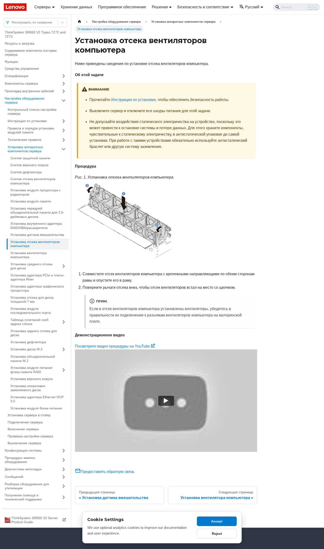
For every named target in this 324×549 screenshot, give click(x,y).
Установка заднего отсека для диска (33, 333)
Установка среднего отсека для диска (31, 266)
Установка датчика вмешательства (37, 235)
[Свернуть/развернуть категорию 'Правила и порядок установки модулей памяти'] (63, 130)
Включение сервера (23, 429)
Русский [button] (252, 7)
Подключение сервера (25, 422)
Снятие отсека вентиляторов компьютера (32, 181)
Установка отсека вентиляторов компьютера (35, 244)
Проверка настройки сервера (30, 436)
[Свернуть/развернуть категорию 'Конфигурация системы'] (63, 450)
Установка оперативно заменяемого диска (27, 388)
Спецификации (16, 76)
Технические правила (24, 140)
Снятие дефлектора (26, 172)
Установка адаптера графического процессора (37, 288)
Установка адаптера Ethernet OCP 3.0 (37, 399)
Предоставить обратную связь (107, 472)
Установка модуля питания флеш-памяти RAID (31, 370)
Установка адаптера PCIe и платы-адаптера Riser (37, 277)
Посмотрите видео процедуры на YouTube (112, 346)
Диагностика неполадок (23, 469)
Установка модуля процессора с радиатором (35, 192)
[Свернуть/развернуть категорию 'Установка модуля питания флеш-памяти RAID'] (63, 369)
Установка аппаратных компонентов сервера (25, 149)
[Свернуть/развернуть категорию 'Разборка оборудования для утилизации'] (63, 486)
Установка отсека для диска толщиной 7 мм (32, 300)
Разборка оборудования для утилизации (27, 486)
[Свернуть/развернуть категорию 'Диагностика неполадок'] (63, 469)
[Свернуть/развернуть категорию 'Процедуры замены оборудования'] (63, 460)
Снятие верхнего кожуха (29, 165)
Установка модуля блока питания (36, 408)
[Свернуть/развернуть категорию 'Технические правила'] (63, 140)
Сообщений (14, 477)
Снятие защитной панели (30, 158)
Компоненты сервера (21, 83)
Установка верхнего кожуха (31, 379)
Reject (217, 533)
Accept (216, 521)
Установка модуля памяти (30, 201)
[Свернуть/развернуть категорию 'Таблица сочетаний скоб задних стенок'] (63, 322)
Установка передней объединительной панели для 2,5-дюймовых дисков (37, 212)
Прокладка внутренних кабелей (29, 91)
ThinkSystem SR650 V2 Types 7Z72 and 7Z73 (35, 34)
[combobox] (12, 22)
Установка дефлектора (28, 342)
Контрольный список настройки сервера (32, 112)
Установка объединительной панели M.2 (32, 359)
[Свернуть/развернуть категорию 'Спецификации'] (63, 76)
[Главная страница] (79, 21)
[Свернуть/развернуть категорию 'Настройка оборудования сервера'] (63, 100)
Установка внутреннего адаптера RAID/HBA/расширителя (36, 226)
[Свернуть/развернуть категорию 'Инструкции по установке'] (63, 121)
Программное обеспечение (122, 7)
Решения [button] (160, 7)
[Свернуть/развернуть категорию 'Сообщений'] (63, 477)
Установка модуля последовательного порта (30, 311)
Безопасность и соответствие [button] (203, 7)
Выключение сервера (24, 443)
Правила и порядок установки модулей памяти (31, 130)
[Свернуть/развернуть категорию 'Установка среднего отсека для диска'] (63, 266)
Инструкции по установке (27, 121)
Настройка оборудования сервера (24, 100)
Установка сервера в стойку (29, 415)
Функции (11, 62)
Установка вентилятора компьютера (28, 255)
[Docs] (16, 7)
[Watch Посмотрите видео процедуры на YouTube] (166, 400)
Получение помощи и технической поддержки (23, 497)
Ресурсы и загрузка (19, 43)
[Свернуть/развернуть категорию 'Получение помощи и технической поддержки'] (63, 497)
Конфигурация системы (23, 450)
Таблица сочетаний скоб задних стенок (29, 322)
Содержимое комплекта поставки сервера (31, 53)
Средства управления (22, 68)
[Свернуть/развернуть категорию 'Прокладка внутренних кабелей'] (63, 91)
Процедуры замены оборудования (20, 460)
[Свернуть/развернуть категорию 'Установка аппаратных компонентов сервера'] (63, 149)
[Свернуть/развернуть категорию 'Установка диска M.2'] (63, 349)
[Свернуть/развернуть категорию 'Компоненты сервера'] (63, 83)
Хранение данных (76, 7)
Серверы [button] (42, 7)
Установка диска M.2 (26, 349)
